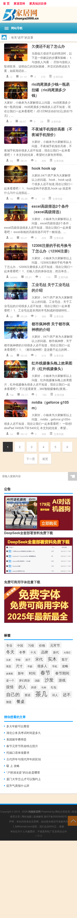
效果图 (9, 673)
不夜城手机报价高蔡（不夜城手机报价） (52, 131)
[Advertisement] (38, 879)
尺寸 (19, 666)
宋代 (39, 659)
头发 (8, 659)
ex (11, 238)
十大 (33, 652)
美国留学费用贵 (16, 739)
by (11, 160)
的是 (34, 687)
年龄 (30, 666)
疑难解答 (38, 816)
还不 (67, 694)
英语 (27, 695)
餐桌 (20, 701)
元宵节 (55, 645)
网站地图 (27, 816)
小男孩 (38, 835)
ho (11, 198)
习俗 (31, 645)
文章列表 (58, 76)
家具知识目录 (38, 3)
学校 (18, 659)
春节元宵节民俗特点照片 (22, 746)
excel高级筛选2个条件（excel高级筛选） (50, 208)
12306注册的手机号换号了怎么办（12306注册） (51, 248)
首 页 (6, 3)
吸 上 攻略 (13, 766)
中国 (20, 645)
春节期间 (62, 672)
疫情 (10, 686)
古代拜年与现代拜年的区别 (23, 759)
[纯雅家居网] (38, 15)
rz (11, 76)
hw (12, 394)
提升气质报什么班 (17, 785)
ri (11, 121)
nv (11, 434)
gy (11, 316)
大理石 (67, 652)
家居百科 (19, 3)
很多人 (42, 666)
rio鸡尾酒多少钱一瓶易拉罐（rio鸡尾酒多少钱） (51, 90)
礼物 (43, 687)
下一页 (30, 459)
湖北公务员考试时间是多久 (23, 733)
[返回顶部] (72, 820)
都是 (8, 702)
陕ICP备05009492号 (55, 816)
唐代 (56, 652)
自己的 (13, 694)
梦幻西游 (24, 680)
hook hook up (44, 168)
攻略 (65, 666)
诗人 (55, 695)
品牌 (44, 651)
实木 (52, 658)
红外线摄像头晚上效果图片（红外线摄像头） (52, 365)
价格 (42, 645)
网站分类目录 (62, 811)
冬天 (10, 651)
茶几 (41, 693)
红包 (53, 687)
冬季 (22, 652)
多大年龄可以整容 (17, 726)
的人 (22, 686)
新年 (21, 673)
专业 (9, 645)
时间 (32, 673)
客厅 (65, 659)
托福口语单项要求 (17, 752)
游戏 (62, 680)
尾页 (45, 459)
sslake (13, 277)
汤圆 (37, 680)
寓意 (8, 666)
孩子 (27, 659)
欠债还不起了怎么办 (48, 46)
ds (11, 355)
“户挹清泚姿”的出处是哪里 (23, 772)
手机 (54, 666)
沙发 (49, 679)
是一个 (10, 680)
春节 (45, 672)
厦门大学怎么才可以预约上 (23, 779)
